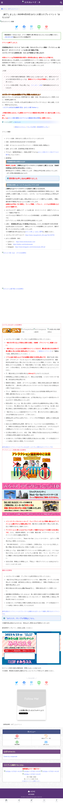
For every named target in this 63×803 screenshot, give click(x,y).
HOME (32, 791)
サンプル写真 (31, 127)
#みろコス (17, 122)
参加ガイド (17, 738)
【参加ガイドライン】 (45, 351)
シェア (19, 801)
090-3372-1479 (9, 37)
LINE (40, 85)
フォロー (31, 801)
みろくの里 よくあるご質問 (33, 231)
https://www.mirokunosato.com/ (25, 242)
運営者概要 (17, 744)
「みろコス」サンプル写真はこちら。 (20, 618)
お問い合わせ (46, 744)
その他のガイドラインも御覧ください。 (31, 781)
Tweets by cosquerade (10, 756)
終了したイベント (16, 724)
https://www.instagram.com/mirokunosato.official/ (30, 247)
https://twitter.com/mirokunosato (23, 244)
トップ (56, 801)
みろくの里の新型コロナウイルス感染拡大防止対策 (24, 118)
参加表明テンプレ (42, 127)
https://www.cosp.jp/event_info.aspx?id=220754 (39, 235)
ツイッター (34, 85)
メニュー (44, 801)
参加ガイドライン (20, 127)
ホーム (6, 801)
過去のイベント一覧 (46, 738)
